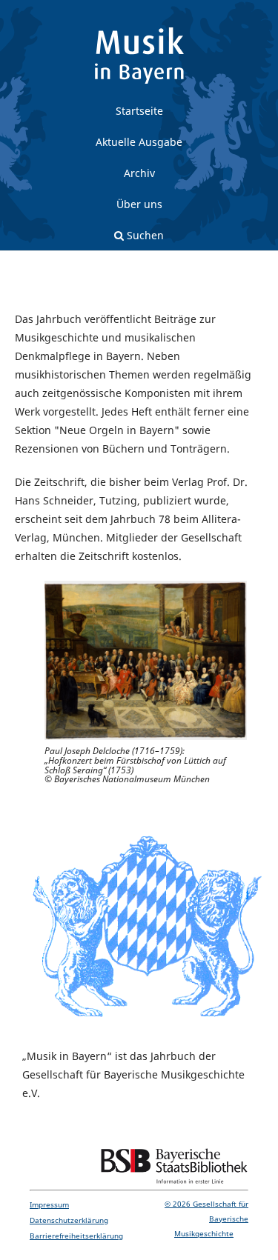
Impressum (49, 1204)
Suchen (139, 239)
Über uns (139, 204)
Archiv (139, 173)
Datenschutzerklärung (69, 1220)
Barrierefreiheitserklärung (76, 1235)
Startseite (139, 111)
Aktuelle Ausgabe (139, 142)
